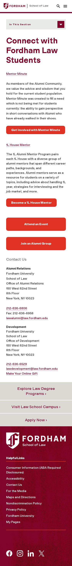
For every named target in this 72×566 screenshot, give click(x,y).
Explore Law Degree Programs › (36, 391)
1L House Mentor (18, 145)
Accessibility (15, 478)
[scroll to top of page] (60, 554)
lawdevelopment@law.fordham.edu (32, 368)
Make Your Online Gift (21, 373)
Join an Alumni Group (36, 243)
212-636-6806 (16, 308)
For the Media (16, 491)
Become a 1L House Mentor (31, 202)
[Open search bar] (58, 6)
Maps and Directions (21, 497)
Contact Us (14, 485)
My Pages (13, 522)
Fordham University (20, 516)
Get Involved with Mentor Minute (35, 130)
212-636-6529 (16, 364)
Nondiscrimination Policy (23, 503)
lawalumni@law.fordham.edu (27, 318)
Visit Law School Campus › (36, 406)
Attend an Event (36, 224)
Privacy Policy (16, 509)
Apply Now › (36, 420)
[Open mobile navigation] (65, 6)
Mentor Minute (16, 74)
